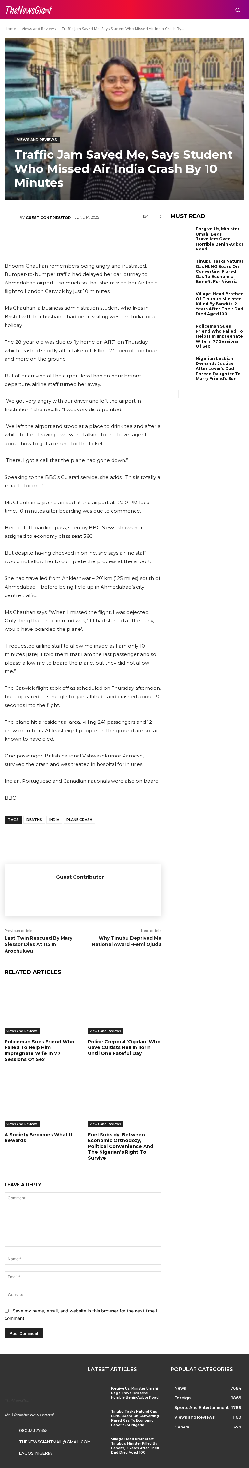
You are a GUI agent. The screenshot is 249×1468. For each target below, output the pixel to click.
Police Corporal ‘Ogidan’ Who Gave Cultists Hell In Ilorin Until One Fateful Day (124, 1047)
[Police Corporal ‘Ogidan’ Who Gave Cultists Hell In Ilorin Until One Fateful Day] (124, 1008)
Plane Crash (79, 819)
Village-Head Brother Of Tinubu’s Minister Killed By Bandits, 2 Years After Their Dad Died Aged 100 (219, 303)
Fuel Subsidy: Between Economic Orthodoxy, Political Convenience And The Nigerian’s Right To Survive (120, 1146)
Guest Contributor (48, 217)
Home (10, 28)
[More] (122, 237)
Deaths (34, 819)
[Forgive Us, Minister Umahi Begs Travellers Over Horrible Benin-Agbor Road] (182, 236)
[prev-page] (175, 394)
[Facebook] (43, 237)
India (54, 819)
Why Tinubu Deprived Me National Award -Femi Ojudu (126, 941)
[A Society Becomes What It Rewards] (41, 1101)
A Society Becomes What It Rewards (39, 1137)
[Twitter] (63, 237)
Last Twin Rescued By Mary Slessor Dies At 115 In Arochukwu (38, 944)
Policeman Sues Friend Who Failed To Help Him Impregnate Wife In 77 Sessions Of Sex (39, 1050)
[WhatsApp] (102, 237)
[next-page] (185, 394)
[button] (237, 10)
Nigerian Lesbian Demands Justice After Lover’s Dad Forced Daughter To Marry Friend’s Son (218, 368)
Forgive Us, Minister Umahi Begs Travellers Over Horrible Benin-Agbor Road (219, 238)
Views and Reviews (39, 28)
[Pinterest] (82, 237)
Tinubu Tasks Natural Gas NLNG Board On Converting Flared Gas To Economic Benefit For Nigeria (219, 271)
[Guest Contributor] (12, 217)
